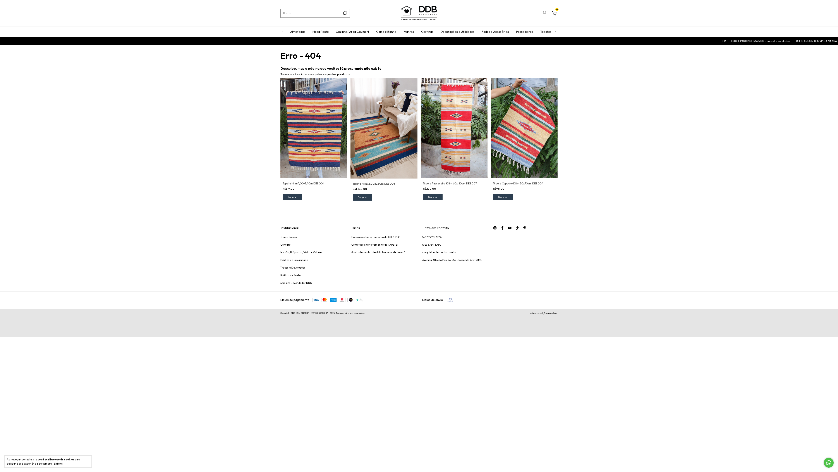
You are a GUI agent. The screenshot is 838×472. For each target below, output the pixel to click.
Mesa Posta (321, 32)
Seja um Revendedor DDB (296, 283)
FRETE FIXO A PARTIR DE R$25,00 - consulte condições (724, 41)
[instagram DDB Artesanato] (495, 228)
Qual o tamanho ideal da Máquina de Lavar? (378, 252)
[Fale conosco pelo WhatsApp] (829, 463)
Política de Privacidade (294, 260)
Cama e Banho (386, 32)
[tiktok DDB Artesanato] (517, 228)
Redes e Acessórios (495, 32)
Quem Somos (288, 237)
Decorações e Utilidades (457, 32)
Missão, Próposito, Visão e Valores (301, 252)
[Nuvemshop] (544, 314)
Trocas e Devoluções (293, 267)
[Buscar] (345, 13)
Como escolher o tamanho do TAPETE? (374, 244)
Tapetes (545, 32)
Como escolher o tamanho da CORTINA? (375, 237)
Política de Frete (290, 275)
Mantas (409, 32)
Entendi (58, 463)
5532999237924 (432, 237)
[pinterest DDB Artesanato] (524, 228)
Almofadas (297, 32)
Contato (285, 244)
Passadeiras (524, 32)
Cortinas (427, 32)
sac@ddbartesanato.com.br (439, 252)
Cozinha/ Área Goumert (352, 32)
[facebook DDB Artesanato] (502, 228)
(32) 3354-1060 (431, 244)
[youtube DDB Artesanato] (510, 228)
